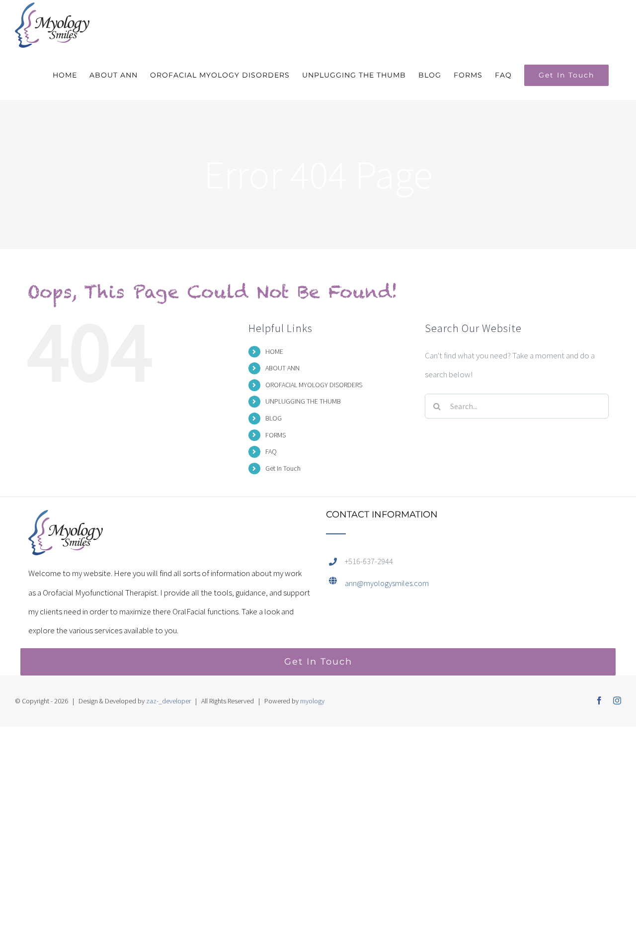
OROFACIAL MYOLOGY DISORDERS (313, 384)
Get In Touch (283, 468)
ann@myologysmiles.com (387, 583)
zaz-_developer (168, 700)
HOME (274, 351)
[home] (65, 519)
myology (312, 700)
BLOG (273, 418)
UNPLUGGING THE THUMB (303, 401)
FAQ (271, 451)
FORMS (275, 434)
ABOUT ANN (282, 367)
